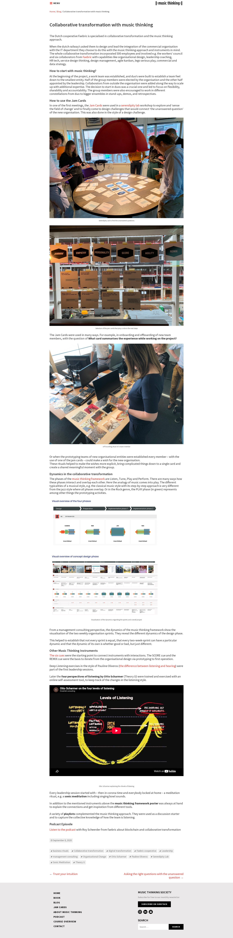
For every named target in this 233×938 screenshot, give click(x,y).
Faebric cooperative (146, 850)
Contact (59, 926)
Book (57, 897)
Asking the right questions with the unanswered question (154, 875)
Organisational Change (94, 856)
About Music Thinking (68, 912)
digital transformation (120, 850)
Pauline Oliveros (140, 856)
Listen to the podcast (62, 829)
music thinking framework (88, 479)
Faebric (87, 57)
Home (52, 11)
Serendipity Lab (161, 856)
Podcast (59, 916)
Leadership (167, 850)
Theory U (80, 862)
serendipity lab (130, 105)
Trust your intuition (63, 874)
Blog (59, 11)
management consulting (65, 856)
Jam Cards (95, 105)
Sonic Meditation (61, 862)
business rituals (60, 850)
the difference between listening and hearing (147, 666)
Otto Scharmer (118, 856)
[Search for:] (153, 927)
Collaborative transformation (88, 850)
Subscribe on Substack (154, 904)
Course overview (65, 921)
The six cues (56, 655)
